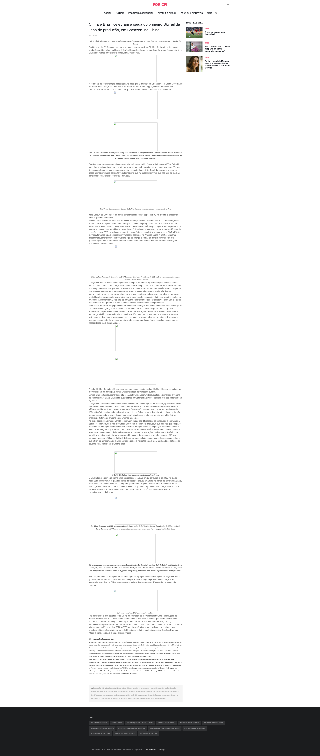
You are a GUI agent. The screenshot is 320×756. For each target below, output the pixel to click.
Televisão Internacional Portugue (165, 728)
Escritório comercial (141, 13)
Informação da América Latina (140, 723)
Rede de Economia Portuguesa (131, 728)
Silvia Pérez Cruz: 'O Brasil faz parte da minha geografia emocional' (217, 49)
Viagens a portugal (148, 733)
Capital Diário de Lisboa (194, 728)
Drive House (117, 723)
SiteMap (160, 749)
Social (108, 13)
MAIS (209, 13)
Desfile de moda (167, 13)
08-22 (207, 28)
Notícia (120, 13)
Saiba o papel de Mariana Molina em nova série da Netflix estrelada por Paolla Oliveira (217, 64)
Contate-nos (150, 749)
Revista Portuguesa (167, 723)
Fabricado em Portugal (125, 733)
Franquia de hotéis (192, 13)
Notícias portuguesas (189, 723)
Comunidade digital (99, 723)
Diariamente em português (102, 728)
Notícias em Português (100, 733)
